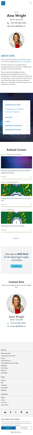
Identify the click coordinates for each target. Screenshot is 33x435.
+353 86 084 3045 (17, 23)
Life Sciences (4, 368)
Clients (7, 121)
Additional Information (13, 125)
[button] (16, 432)
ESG (2, 383)
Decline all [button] (24, 428)
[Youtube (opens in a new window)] (27, 412)
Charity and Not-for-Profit (8, 356)
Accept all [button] (8, 428)
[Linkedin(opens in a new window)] (6, 412)
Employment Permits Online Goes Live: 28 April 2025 (16, 199)
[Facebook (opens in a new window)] (11, 412)
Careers (3, 380)
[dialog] (16, 426)
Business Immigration (24, 61)
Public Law (4, 370)
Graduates (4, 385)
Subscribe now (17, 266)
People (16, 12)
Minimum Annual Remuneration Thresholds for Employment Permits (16, 172)
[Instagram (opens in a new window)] (22, 412)
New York (3, 402)
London (3, 400)
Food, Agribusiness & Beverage (9, 363)
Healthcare (4, 365)
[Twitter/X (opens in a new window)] (16, 412)
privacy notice (9, 425)
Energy (3, 358)
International (4, 387)
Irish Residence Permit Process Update (13, 226)
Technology (4, 373)
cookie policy (17, 425)
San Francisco (5, 405)
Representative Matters (13, 130)
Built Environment (5, 353)
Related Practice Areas (13, 105)
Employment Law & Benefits (14, 109)
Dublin (2, 397)
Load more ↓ (16, 238)
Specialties (8, 117)
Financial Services (6, 361)
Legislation (4, 390)
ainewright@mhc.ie (17, 26)
